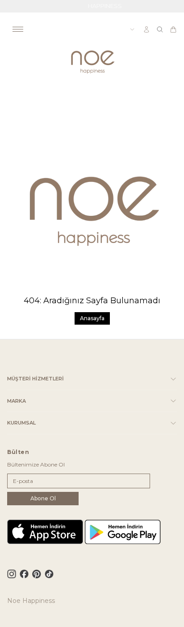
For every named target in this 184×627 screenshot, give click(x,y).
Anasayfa (92, 318)
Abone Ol (43, 498)
